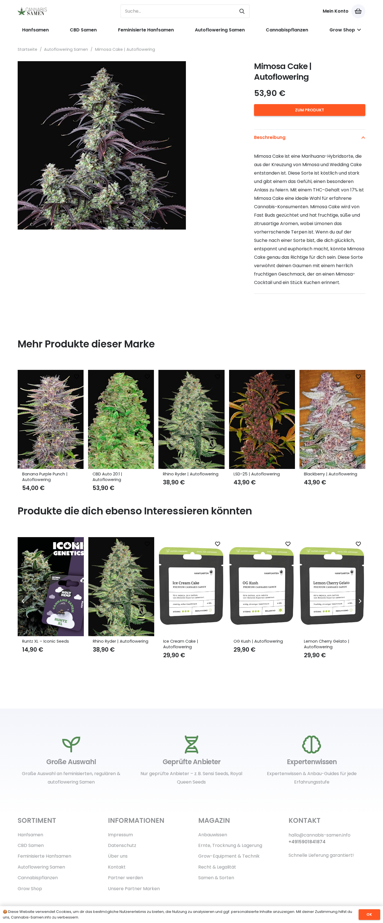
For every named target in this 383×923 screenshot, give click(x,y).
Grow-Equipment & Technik (229, 856)
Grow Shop (30, 888)
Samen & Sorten (216, 877)
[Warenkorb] (358, 11)
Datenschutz (122, 845)
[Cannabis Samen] (32, 11)
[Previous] (23, 601)
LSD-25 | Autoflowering (257, 474)
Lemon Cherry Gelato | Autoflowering (256, 644)
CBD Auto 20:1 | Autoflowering (107, 476)
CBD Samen (31, 845)
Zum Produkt (309, 110)
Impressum (120, 835)
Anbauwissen (212, 835)
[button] (232, 70)
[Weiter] (360, 601)
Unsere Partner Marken (134, 888)
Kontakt (117, 867)
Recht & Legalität (217, 867)
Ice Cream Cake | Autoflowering (110, 644)
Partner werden (125, 877)
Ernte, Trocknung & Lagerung (230, 845)
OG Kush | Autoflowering (188, 641)
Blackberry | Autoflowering (330, 474)
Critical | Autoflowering (327, 641)
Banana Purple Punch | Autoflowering (45, 476)
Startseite (27, 49)
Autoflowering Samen (66, 49)
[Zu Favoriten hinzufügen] (76, 377)
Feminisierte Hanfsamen (44, 856)
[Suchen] (242, 11)
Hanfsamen (30, 835)
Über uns (118, 856)
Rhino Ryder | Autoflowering (190, 474)
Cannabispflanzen (38, 877)
